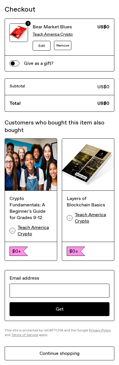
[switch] (14, 63)
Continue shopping (59, 353)
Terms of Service (24, 335)
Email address (24, 278)
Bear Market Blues (52, 27)
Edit (41, 46)
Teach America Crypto (53, 34)
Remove (62, 45)
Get (60, 309)
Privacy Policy (100, 330)
